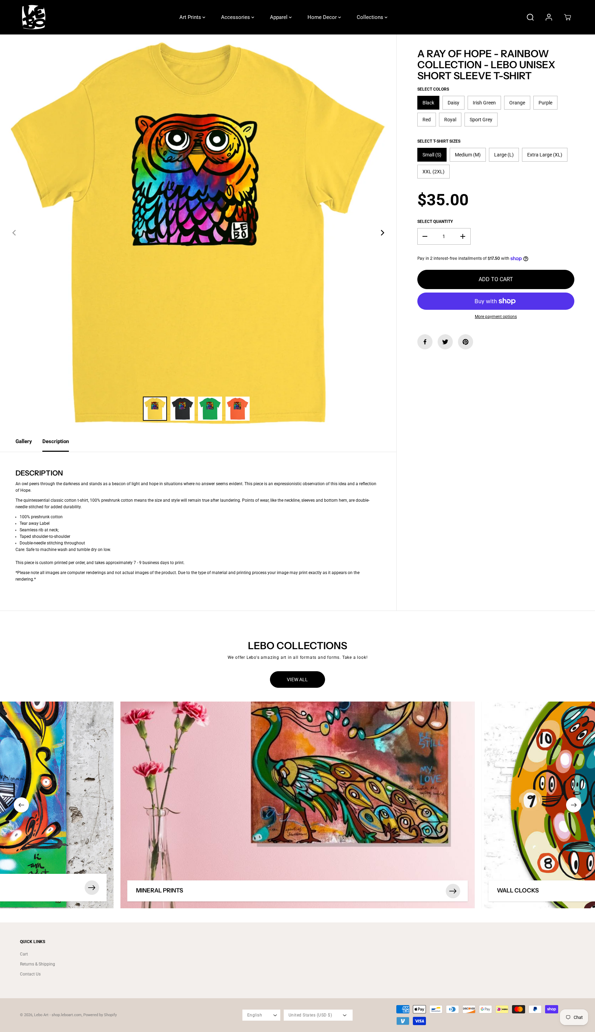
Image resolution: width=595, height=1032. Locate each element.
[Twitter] (445, 341)
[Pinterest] (465, 341)
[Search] (530, 17)
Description (55, 441)
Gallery (23, 441)
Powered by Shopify (100, 1015)
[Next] (381, 232)
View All (297, 679)
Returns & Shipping (37, 964)
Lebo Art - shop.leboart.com (58, 1015)
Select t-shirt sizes (438, 141)
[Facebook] (424, 341)
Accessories (236, 17)
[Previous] (14, 232)
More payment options (496, 316)
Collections (371, 17)
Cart (24, 954)
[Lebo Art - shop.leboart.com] (34, 17)
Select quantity (435, 221)
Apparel (279, 17)
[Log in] (548, 17)
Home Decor (322, 17)
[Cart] (567, 17)
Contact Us (30, 974)
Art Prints (190, 17)
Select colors (433, 89)
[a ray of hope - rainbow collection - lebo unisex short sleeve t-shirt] (198, 232)
